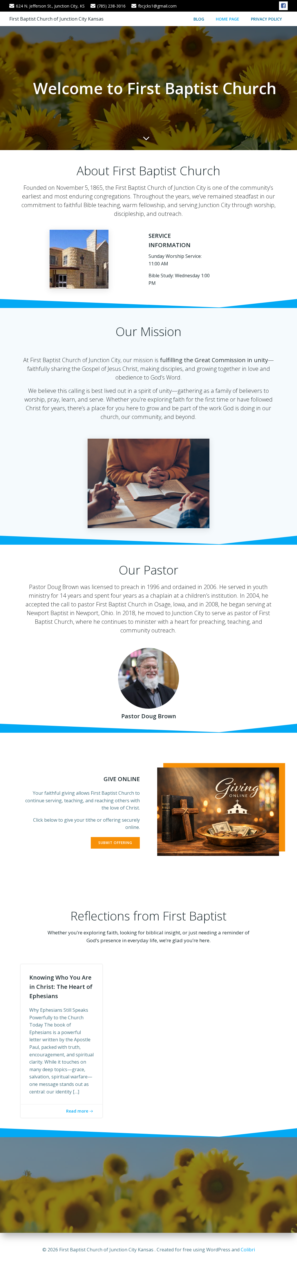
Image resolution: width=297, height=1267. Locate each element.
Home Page (227, 19)
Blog (198, 19)
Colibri (248, 1249)
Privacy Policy (266, 19)
